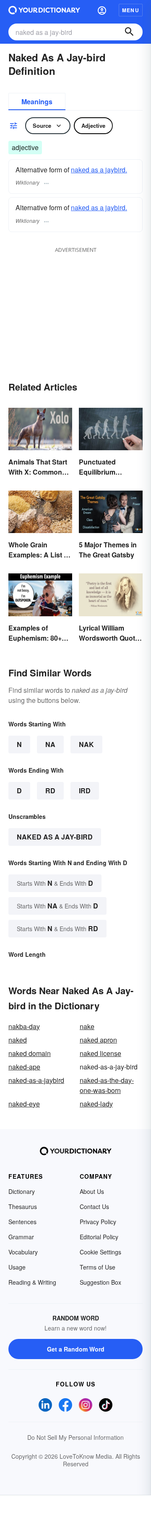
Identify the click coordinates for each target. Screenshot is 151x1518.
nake (87, 1026)
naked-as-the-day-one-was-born (107, 1085)
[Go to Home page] (44, 10)
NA (50, 744)
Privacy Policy (98, 1221)
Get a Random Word (75, 1349)
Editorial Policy (99, 1237)
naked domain (29, 1053)
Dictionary (21, 1191)
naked (17, 1040)
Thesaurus (22, 1206)
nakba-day (24, 1026)
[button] (102, 10)
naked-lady (96, 1104)
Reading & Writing (32, 1282)
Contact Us (94, 1206)
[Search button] (129, 32)
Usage (17, 1267)
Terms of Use (97, 1267)
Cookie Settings (100, 1252)
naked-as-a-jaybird (36, 1080)
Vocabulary (23, 1252)
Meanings (36, 101)
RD (50, 790)
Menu (130, 10)
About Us (92, 1191)
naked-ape (24, 1067)
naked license (100, 1053)
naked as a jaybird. (99, 169)
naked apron (98, 1040)
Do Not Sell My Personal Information (75, 1437)
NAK (86, 744)
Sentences (22, 1221)
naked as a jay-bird (55, 837)
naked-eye (24, 1104)
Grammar (21, 1237)
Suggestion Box (100, 1282)
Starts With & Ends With (55, 883)
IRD (85, 790)
